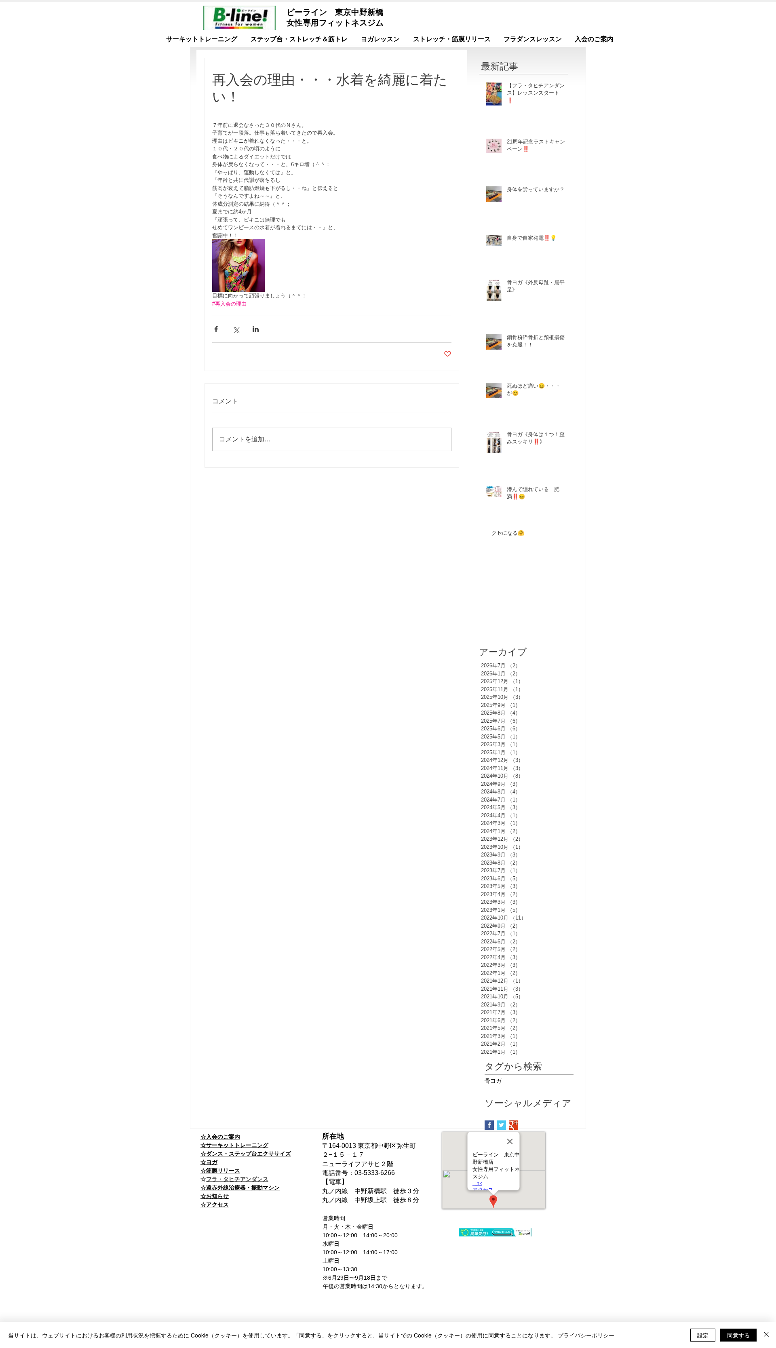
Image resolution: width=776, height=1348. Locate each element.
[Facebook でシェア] (216, 329)
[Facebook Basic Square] (489, 1125)
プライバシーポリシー (586, 1335)
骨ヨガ (493, 1081)
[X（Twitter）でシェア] (236, 329)
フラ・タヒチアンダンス (237, 1179)
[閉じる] (766, 1335)
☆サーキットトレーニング (234, 1145)
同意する (738, 1335)
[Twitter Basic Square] (501, 1125)
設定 (703, 1335)
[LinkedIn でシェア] (255, 329)
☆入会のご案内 (220, 1136)
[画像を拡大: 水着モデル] (238, 265)
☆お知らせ (214, 1196)
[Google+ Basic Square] (513, 1125)
